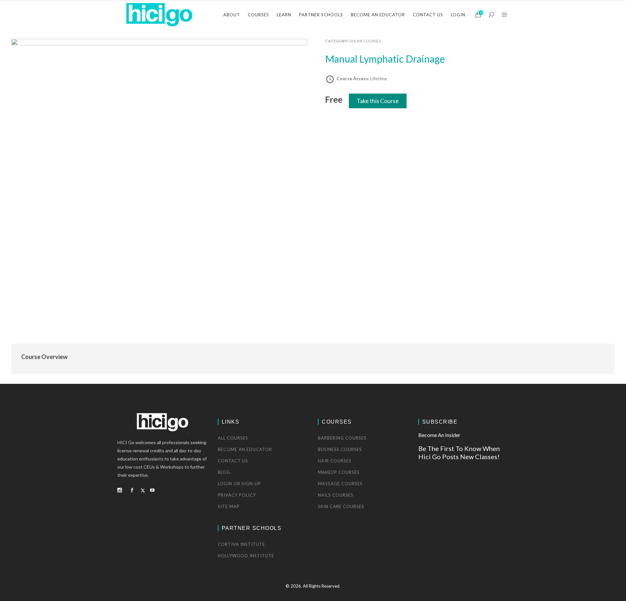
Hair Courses (334, 460)
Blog (224, 472)
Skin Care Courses (341, 506)
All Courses (233, 438)
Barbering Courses (342, 438)
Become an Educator (245, 449)
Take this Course (378, 101)
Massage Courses (340, 483)
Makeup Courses (339, 472)
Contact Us (233, 460)
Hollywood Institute (246, 555)
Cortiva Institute (241, 544)
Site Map (229, 506)
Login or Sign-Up (239, 483)
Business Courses (340, 449)
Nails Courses (335, 495)
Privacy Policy (237, 495)
